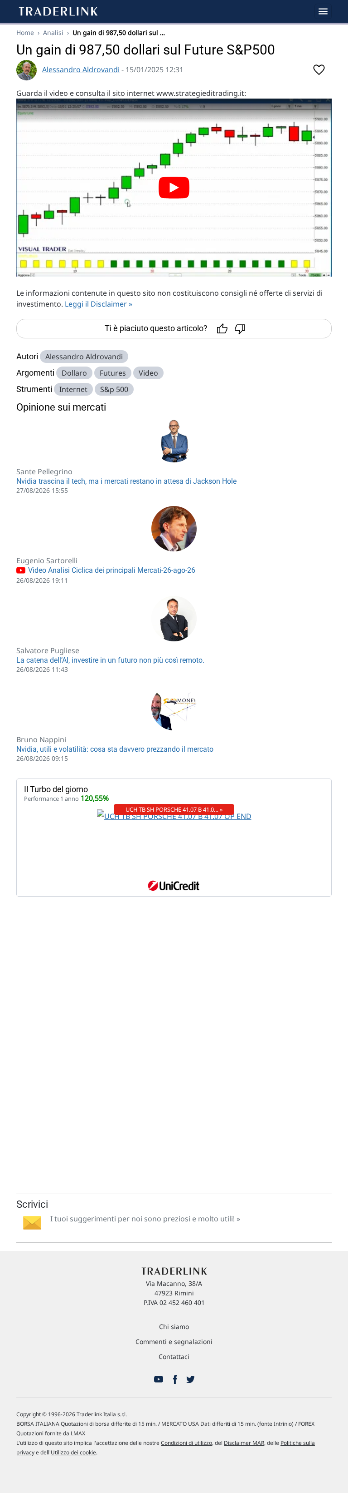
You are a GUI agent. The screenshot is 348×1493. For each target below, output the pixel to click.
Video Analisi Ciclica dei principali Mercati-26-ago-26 (110, 570)
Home (25, 32)
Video (148, 373)
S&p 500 (114, 389)
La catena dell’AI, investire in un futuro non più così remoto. (110, 660)
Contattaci (174, 1356)
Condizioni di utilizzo (186, 1443)
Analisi (53, 32)
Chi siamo (174, 1326)
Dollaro (74, 373)
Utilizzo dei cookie (73, 1452)
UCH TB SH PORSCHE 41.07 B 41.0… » (174, 809)
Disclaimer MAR (244, 1443)
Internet (73, 389)
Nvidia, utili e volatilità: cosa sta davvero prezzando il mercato (114, 749)
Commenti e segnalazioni (174, 1341)
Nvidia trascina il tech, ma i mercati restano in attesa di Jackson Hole (126, 481)
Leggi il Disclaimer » (98, 304)
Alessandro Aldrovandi (81, 69)
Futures (113, 373)
